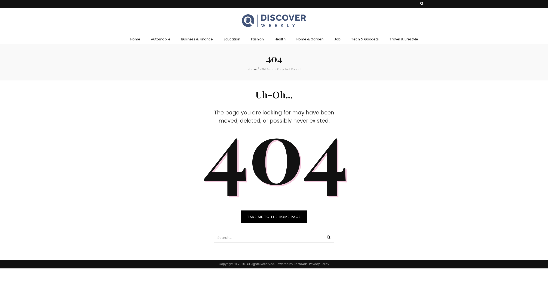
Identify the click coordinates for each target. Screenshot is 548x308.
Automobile (160, 39)
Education (231, 39)
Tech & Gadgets (365, 39)
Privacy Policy (319, 264)
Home (135, 39)
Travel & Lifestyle (403, 39)
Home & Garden (309, 39)
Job (337, 39)
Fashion (257, 39)
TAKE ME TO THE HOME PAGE (274, 216)
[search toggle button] (422, 4)
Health (280, 39)
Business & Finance (197, 39)
